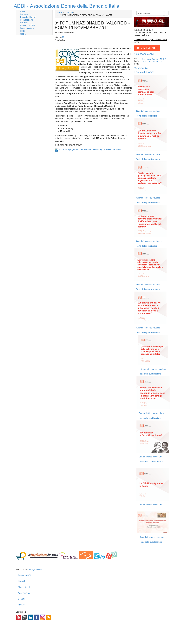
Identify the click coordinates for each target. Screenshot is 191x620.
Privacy (21, 604)
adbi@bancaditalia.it (38, 569)
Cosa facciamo (26, 19)
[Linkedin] (30, 617)
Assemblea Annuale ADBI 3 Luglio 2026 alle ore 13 (154, 60)
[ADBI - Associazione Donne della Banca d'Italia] (27, 565)
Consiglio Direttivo (28, 17)
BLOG (22, 31)
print (64, 36)
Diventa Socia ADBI (147, 48)
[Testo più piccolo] (60, 36)
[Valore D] (21, 555)
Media (23, 33)
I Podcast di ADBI (144, 72)
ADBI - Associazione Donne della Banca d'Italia (66, 5)
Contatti (21, 598)
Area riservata (24, 592)
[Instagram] (42, 617)
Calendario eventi (144, 54)
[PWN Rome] (68, 555)
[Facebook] (36, 617)
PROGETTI (25, 22)
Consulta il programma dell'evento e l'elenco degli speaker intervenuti (90, 149)
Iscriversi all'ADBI (27, 25)
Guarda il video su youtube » (149, 111)
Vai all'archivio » (141, 67)
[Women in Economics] (86, 555)
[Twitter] (24, 617)
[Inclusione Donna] (43, 555)
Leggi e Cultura (27, 28)
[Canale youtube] (18, 617)
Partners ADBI (24, 575)
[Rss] (48, 617)
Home (22, 11)
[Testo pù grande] (57, 36)
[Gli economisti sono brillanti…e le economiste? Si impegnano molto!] (153, 392)
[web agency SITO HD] (105, 555)
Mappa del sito (24, 587)
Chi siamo (24, 14)
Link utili (21, 581)
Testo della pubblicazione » (148, 115)
